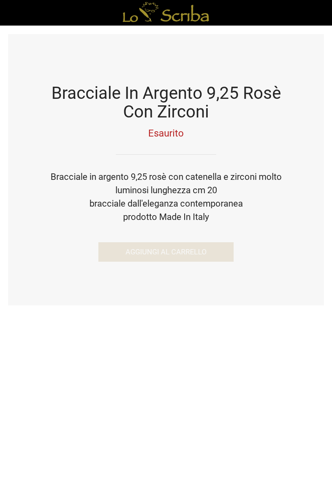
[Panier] (319, 13)
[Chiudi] (13, 13)
